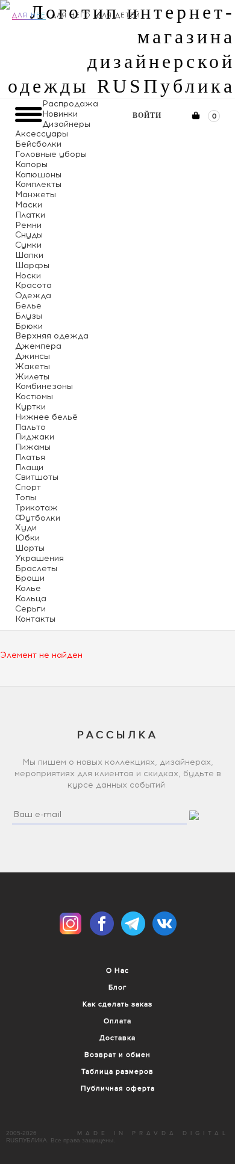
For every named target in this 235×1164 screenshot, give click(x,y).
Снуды (29, 235)
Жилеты (32, 377)
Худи (26, 527)
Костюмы (34, 396)
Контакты (35, 619)
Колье (28, 588)
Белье (28, 306)
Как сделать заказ (117, 1004)
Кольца (30, 598)
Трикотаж (36, 508)
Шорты (30, 548)
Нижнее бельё (46, 417)
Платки (30, 215)
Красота (33, 285)
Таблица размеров (117, 1071)
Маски (28, 205)
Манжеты (35, 194)
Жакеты (32, 366)
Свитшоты (36, 477)
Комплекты (38, 184)
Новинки (60, 114)
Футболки (37, 518)
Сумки (28, 245)
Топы (25, 497)
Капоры (31, 164)
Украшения (39, 558)
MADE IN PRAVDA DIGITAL (153, 1133)
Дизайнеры (66, 124)
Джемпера (38, 346)
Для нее (29, 15)
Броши (30, 578)
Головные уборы (51, 154)
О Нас (117, 970)
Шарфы (32, 265)
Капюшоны (38, 175)
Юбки (27, 538)
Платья (30, 457)
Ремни (28, 225)
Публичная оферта (118, 1088)
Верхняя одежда (52, 336)
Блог (117, 987)
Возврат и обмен (117, 1054)
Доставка (117, 1038)
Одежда (33, 295)
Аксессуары (41, 134)
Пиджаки (34, 437)
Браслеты (36, 568)
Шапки (29, 255)
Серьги (30, 609)
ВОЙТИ (147, 115)
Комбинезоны (44, 386)
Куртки (30, 407)
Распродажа (70, 104)
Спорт (28, 487)
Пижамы (33, 447)
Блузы (28, 316)
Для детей (118, 15)
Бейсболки (38, 144)
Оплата (117, 1021)
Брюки (29, 326)
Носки (28, 276)
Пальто (30, 427)
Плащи (29, 467)
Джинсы (32, 356)
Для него (71, 15)
